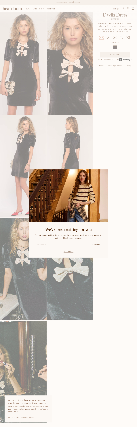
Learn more (13, 417)
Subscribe (96, 245)
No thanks (68, 251)
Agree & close (28, 417)
